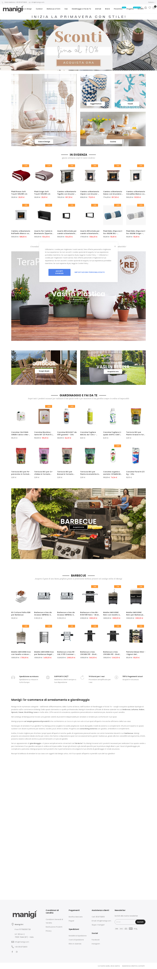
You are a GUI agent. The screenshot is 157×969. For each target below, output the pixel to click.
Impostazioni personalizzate (89, 272)
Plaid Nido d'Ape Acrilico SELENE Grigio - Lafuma (136, 232)
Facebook (96, 940)
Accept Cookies (59, 272)
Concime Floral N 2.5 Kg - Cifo (135, 473)
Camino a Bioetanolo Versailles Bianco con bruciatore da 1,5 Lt (136, 192)
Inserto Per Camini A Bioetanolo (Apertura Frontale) (43, 232)
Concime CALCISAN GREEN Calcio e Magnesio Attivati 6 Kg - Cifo (20, 433)
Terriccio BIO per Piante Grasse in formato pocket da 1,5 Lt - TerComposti (136, 433)
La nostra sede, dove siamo (109, 966)
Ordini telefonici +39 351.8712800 (15, 2)
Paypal (71, 921)
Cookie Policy (91, 255)
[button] (151, 2)
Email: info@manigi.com (101, 921)
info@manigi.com (37, 2)
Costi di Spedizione (76, 940)
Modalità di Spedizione (78, 936)
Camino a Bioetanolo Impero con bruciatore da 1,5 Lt (89, 192)
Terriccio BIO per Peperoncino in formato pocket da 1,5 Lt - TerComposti (20, 473)
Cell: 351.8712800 (98, 917)
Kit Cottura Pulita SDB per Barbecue (20, 613)
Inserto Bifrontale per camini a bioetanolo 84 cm (67, 232)
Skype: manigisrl (98, 925)
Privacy (48, 931)
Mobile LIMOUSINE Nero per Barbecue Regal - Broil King (134, 613)
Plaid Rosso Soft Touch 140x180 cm (19, 192)
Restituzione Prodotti (54, 927)
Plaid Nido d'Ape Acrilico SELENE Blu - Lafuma (113, 232)
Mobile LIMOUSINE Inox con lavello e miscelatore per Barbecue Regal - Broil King (21, 653)
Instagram (96, 944)
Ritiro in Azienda (75, 944)
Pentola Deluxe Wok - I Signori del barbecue (135, 653)
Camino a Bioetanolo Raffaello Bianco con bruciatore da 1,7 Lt (20, 232)
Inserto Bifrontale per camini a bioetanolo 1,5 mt (90, 232)
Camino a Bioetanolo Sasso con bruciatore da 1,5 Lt (113, 192)
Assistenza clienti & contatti (133, 966)
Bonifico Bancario (76, 917)
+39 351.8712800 (21, 947)
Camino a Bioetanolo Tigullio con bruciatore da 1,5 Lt (66, 192)
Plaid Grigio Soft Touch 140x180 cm (42, 192)
